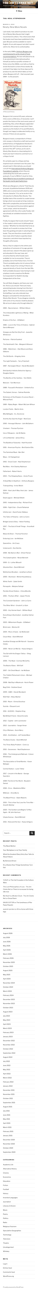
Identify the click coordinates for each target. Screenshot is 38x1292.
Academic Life (8, 1165)
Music (5, 1210)
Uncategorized (8, 1247)
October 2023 (8, 1008)
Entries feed (7, 1268)
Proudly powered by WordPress (13, 1287)
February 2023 (8, 1032)
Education (6, 1181)
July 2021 (6, 1111)
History (5, 1193)
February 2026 (8, 958)
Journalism (7, 1202)
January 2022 (8, 1086)
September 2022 (9, 1053)
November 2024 (9, 983)
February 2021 (8, 1131)
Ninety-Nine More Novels (15, 27)
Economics (7, 1177)
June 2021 (6, 1115)
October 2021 (8, 1098)
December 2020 (9, 1140)
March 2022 (7, 1078)
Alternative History (10, 1169)
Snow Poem (12, 898)
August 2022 (7, 1057)
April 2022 (7, 1074)
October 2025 (8, 966)
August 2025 (7, 970)
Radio (5, 1222)
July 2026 (6, 937)
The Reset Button (9, 846)
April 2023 (7, 1024)
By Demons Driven (9, 861)
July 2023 (6, 1016)
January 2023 (8, 1037)
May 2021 (6, 1119)
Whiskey (6, 1251)
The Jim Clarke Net (18, 3)
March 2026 (7, 954)
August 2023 (7, 1012)
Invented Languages (10, 1198)
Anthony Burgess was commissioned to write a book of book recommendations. (17, 54)
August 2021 (7, 1107)
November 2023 (9, 1003)
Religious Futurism (9, 1226)
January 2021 (7, 1136)
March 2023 (7, 1028)
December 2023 (9, 999)
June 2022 (6, 1065)
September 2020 (9, 1152)
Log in (5, 1264)
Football (6, 1189)
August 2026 (7, 933)
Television (6, 1239)
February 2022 (8, 1082)
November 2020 (9, 1144)
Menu (20, 11)
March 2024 (7, 991)
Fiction (5, 1185)
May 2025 (6, 975)
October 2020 (8, 1148)
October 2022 (8, 1049)
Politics (5, 1218)
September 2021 (9, 1103)
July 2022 (6, 1061)
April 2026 (7, 950)
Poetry (5, 1214)
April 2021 (6, 1123)
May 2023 (6, 1020)
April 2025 (7, 979)
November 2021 (8, 1094)
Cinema (6, 1173)
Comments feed (9, 1272)
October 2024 (8, 987)
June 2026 (7, 942)
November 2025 (9, 962)
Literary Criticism (9, 1206)
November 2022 (9, 1045)
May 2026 (6, 946)
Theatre (6, 1243)
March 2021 (7, 1127)
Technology (7, 1235)
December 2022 (9, 1041)
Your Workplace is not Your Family (15, 850)
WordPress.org (8, 1276)
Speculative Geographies (12, 1231)
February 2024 (8, 995)
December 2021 (8, 1090)
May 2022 (6, 1070)
